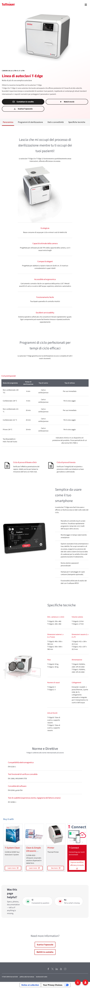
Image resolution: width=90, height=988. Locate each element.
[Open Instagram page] (65, 968)
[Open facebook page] (48, 968)
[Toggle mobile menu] (85, 4)
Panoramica (8, 122)
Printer (50, 847)
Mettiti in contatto (45, 952)
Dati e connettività (56, 122)
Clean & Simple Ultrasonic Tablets (33, 851)
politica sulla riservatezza (27, 977)
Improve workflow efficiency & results (77, 863)
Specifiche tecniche (76, 122)
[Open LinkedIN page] (56, 968)
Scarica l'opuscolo (25, 109)
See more (54, 868)
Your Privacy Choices (52, 985)
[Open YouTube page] (61, 968)
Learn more (12, 868)
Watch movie (69, 101)
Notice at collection (30, 985)
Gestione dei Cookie (41, 977)
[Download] (78, 982)
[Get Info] (85, 982)
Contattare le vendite (25, 101)
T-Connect (74, 847)
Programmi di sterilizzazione (30, 122)
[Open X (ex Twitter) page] (52, 968)
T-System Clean (12, 847)
